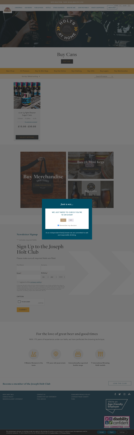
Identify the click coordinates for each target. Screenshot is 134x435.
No (71, 220)
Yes (63, 220)
